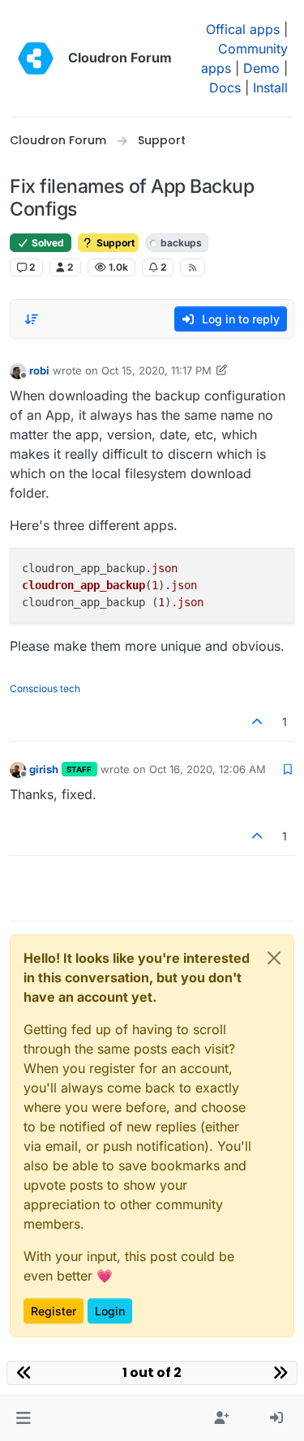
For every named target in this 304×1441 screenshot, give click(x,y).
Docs (225, 87)
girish (43, 769)
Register (53, 1311)
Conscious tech (45, 688)
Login (110, 1311)
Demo (261, 68)
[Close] (274, 958)
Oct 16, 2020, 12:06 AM (207, 769)
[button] (23, 1418)
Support (114, 243)
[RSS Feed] (192, 267)
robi (39, 370)
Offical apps (243, 29)
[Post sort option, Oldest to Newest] (31, 319)
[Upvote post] (257, 721)
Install (270, 87)
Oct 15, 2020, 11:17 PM (156, 370)
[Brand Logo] (35, 58)
